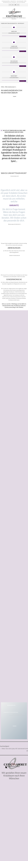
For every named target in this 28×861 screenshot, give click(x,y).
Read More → (22, 36)
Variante (14, 205)
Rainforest (14, 76)
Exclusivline (14, 61)
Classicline (14, 46)
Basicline (14, 31)
